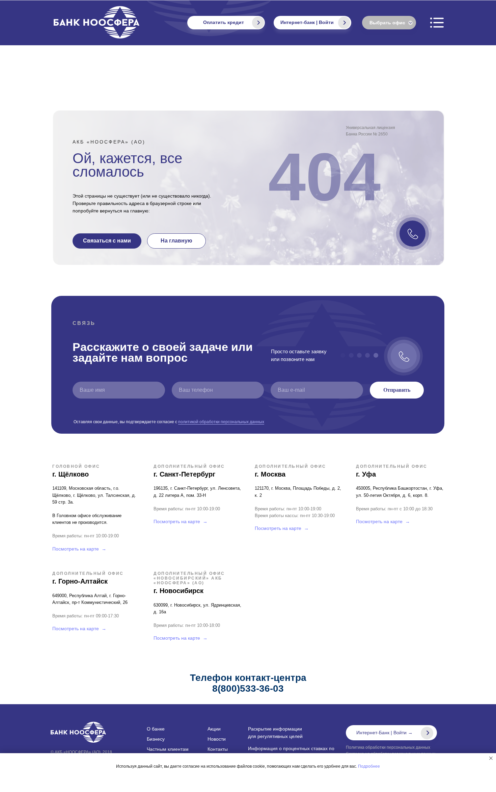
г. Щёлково (70, 474)
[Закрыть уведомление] (491, 758)
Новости (217, 739)
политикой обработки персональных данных (221, 421)
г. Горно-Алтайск (80, 581)
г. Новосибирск (178, 590)
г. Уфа (366, 474)
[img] (344, 23)
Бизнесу (156, 739)
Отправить (396, 390)
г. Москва (270, 474)
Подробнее (369, 766)
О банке (156, 729)
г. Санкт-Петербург (184, 474)
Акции (214, 729)
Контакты (218, 749)
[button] (107, 241)
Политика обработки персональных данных (388, 747)
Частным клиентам (168, 749)
